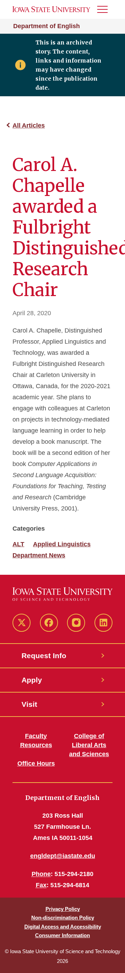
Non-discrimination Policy (62, 918)
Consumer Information (62, 935)
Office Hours (36, 763)
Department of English (46, 26)
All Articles (28, 125)
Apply (32, 680)
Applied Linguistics (62, 544)
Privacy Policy (62, 909)
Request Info (44, 656)
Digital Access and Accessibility (62, 927)
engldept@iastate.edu (62, 855)
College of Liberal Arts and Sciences (89, 745)
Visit (29, 704)
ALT (18, 544)
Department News (38, 555)
